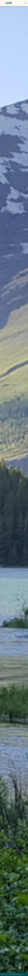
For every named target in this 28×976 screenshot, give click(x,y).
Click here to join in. (17, 974)
